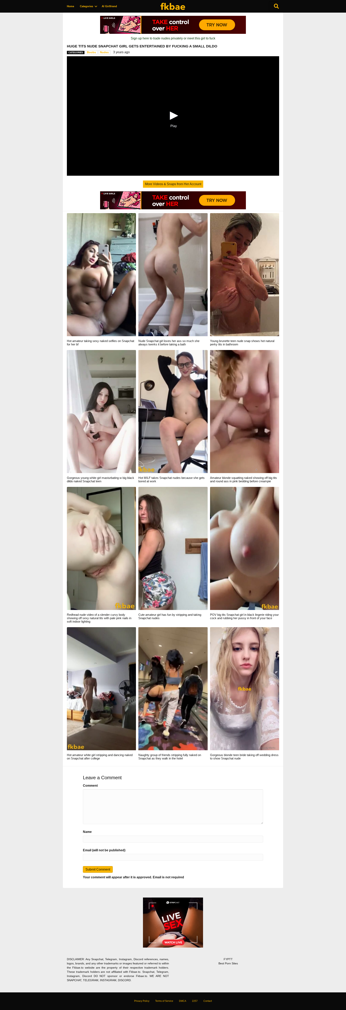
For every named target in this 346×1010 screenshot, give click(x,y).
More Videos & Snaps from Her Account (173, 184)
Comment (90, 785)
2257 (195, 1001)
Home (70, 6)
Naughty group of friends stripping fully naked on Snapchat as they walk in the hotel (169, 756)
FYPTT (228, 959)
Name (87, 831)
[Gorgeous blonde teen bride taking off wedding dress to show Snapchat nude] (244, 688)
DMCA (182, 1001)
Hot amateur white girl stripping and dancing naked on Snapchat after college (100, 756)
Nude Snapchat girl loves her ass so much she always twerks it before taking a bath (168, 342)
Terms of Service (164, 1001)
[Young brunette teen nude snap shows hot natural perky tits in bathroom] (244, 274)
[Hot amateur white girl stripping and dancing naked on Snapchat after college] (101, 688)
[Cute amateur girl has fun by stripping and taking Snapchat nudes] (172, 548)
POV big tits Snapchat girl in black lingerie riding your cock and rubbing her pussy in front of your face (244, 616)
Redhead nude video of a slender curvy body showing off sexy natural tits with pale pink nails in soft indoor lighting (99, 618)
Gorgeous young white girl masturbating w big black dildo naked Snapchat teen (100, 479)
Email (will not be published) (104, 850)
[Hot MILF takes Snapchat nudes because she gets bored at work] (172, 411)
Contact (207, 1001)
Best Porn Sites (228, 963)
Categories (86, 6)
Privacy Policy (141, 1001)
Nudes (104, 52)
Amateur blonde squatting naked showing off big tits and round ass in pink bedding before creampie (243, 479)
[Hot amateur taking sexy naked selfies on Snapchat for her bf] (101, 274)
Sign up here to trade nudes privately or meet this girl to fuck (173, 38)
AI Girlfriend (109, 6)
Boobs (91, 52)
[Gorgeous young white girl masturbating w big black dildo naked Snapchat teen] (101, 411)
